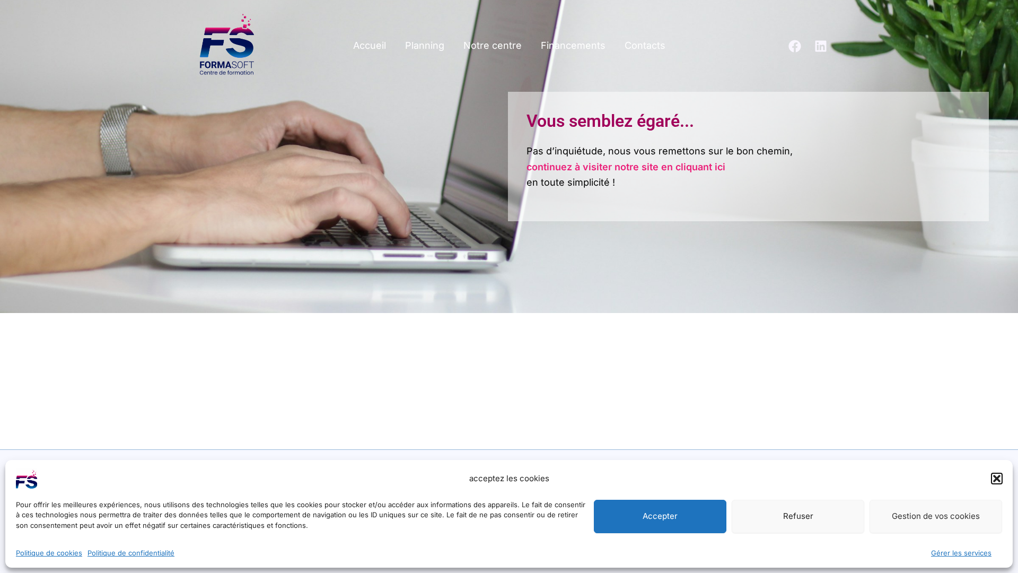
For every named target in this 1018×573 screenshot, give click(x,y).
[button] (996, 478)
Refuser (798, 516)
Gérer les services (961, 552)
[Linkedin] (820, 46)
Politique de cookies (49, 552)
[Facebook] (794, 46)
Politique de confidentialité (130, 552)
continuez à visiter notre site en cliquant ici (625, 166)
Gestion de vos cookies (936, 516)
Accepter (660, 516)
